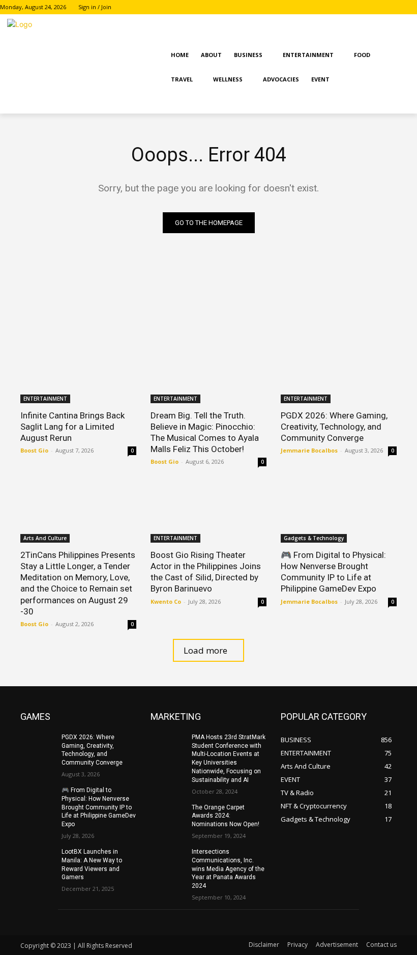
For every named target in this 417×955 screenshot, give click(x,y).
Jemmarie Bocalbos (309, 450)
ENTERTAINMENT (45, 398)
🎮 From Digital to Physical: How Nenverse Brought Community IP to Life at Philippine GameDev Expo (99, 807)
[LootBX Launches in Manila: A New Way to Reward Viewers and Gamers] (37, 860)
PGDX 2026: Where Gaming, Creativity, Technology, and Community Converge (334, 426)
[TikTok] (411, 7)
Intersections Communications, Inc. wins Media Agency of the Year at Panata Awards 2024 (228, 868)
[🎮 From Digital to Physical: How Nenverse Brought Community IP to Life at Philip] (339, 514)
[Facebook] (383, 7)
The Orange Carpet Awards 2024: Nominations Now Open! (225, 816)
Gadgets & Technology (314, 538)
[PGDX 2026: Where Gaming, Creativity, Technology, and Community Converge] (339, 374)
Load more (205, 650)
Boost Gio (34, 450)
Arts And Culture (45, 538)
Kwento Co (166, 601)
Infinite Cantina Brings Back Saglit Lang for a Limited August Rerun (72, 426)
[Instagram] (397, 7)
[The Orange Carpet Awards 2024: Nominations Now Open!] (168, 815)
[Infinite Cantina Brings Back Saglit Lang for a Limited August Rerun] (78, 374)
